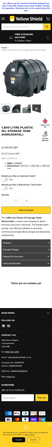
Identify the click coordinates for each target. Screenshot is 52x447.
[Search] (47, 26)
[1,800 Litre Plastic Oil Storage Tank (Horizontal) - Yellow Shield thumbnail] (6, 108)
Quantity (5, 195)
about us (11, 376)
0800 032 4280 (12, 352)
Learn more (29, 434)
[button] (26, 242)
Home (4, 47)
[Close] (49, 424)
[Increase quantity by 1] (26, 200)
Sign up (42, 397)
